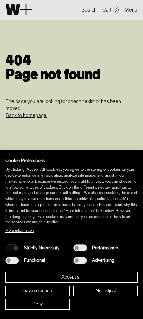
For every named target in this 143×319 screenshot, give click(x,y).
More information (19, 230)
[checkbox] (12, 247)
